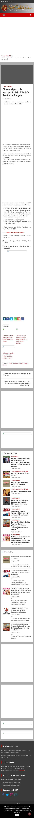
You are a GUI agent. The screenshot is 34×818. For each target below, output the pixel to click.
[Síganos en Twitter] (7, 795)
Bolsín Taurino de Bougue (16, 363)
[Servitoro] (17, 733)
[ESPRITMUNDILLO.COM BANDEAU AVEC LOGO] (17, 723)
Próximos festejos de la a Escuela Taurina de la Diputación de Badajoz (20, 502)
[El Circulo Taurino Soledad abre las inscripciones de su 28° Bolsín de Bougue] (22, 331)
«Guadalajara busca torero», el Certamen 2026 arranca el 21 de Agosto (20, 513)
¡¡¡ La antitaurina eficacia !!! (21, 491)
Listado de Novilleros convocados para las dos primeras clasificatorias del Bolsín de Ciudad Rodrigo (16, 383)
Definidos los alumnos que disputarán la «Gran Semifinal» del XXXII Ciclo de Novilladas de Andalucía (20, 539)
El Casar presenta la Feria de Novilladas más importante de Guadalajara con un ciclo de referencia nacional (20, 462)
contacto (21, 770)
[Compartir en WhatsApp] (15, 318)
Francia (5, 365)
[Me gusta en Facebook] (22, 318)
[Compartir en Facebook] (8, 318)
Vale (17, 815)
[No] (32, 811)
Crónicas (15, 456)
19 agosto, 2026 (15, 486)
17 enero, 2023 (7, 99)
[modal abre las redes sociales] (4, 318)
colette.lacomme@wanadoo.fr (15, 232)
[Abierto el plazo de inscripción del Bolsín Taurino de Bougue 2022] (8, 348)
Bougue (26, 363)
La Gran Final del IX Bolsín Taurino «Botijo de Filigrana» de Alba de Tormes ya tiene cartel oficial (20, 526)
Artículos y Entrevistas (20, 471)
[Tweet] (11, 318)
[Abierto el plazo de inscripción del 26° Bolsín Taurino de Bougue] (8, 331)
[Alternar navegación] (3, 15)
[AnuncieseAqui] (17, 433)
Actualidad (8, 86)
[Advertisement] (17, 36)
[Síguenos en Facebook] (3, 795)
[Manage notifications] (29, 813)
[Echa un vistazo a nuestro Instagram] (11, 795)
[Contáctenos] (15, 795)
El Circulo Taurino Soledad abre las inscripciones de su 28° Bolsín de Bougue (21, 339)
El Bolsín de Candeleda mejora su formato (19, 483)
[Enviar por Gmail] (18, 318)
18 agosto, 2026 (15, 506)
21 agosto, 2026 (15, 468)
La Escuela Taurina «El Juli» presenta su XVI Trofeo (18, 374)
